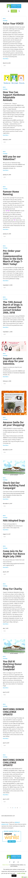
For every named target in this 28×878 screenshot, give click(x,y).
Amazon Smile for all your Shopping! (13, 424)
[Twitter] (14, 862)
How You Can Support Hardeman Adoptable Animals (14, 96)
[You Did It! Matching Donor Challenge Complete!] (14, 646)
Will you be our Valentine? (12, 158)
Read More (5, 58)
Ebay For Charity (12, 588)
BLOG (4, 18)
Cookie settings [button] (21, 873)
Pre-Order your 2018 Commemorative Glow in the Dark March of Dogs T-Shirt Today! (13, 257)
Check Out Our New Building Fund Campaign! (14, 485)
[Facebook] (10, 862)
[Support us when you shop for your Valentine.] (14, 346)
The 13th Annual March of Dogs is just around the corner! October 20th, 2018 (13, 307)
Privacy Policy (5, 864)
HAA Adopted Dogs (14, 520)
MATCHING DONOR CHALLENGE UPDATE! (13, 712)
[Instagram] (18, 862)
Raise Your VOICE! (13, 23)
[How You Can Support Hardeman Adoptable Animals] (14, 78)
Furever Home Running (11, 193)
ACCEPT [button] (14, 875)
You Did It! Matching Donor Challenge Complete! (12, 665)
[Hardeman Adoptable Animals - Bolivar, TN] (14, 6)
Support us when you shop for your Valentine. (13, 361)
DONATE (14, 11)
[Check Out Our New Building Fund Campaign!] (14, 467)
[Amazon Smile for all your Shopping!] (14, 403)
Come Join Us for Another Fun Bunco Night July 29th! (14, 554)
